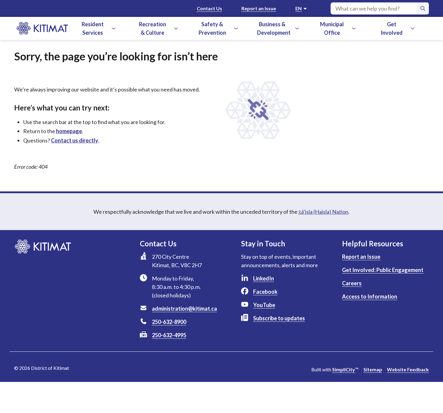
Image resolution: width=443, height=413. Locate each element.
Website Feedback (408, 369)
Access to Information (369, 296)
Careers (352, 283)
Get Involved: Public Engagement (382, 270)
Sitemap (372, 369)
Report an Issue (258, 8)
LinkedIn (263, 278)
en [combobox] (298, 8)
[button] (113, 28)
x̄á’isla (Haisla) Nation (323, 211)
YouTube (264, 305)
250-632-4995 (169, 335)
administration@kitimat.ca (184, 308)
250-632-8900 (169, 322)
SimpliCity (343, 369)
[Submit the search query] (423, 8)
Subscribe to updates (279, 318)
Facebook (265, 291)
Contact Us (209, 8)
